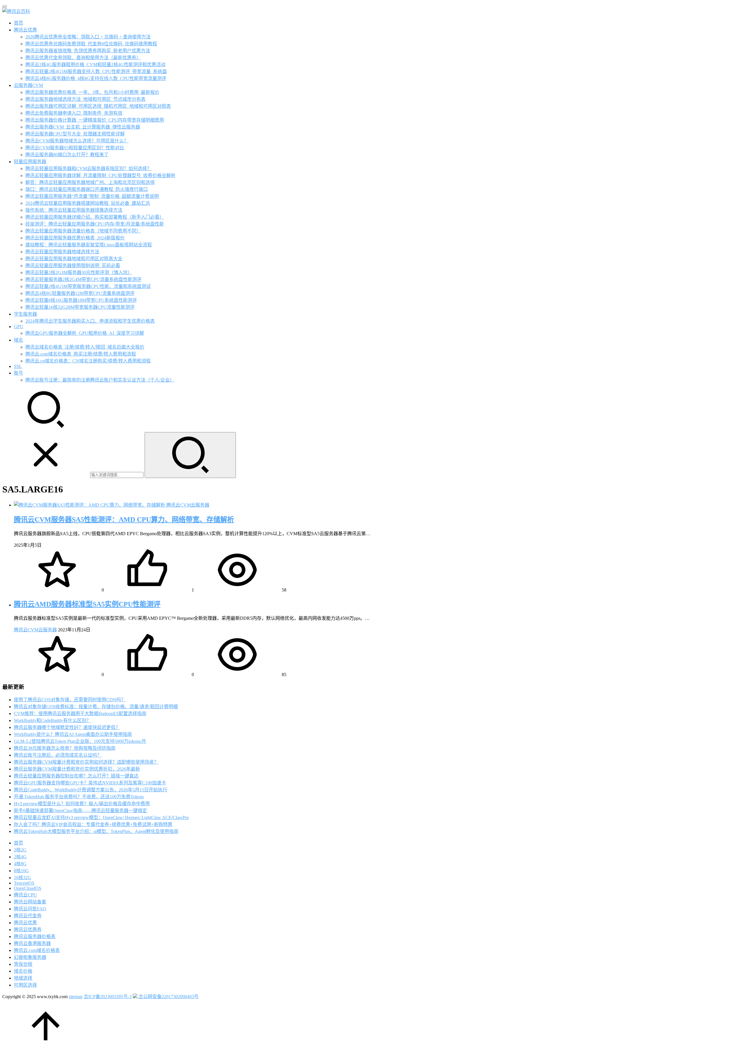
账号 (18, 373)
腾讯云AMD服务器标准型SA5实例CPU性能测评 (87, 604)
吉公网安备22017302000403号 (168, 996)
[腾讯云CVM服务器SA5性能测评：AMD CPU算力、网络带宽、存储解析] (90, 505)
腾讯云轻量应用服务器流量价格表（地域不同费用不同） (83, 230)
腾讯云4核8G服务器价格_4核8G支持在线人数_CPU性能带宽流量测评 (95, 78)
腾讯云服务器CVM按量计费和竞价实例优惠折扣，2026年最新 (77, 769)
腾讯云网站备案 (30, 901)
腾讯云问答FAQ (30, 908)
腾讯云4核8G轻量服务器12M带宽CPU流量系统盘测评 (80, 293)
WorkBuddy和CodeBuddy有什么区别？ (52, 720)
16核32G (22, 877)
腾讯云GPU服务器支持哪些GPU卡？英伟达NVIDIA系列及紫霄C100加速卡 (90, 782)
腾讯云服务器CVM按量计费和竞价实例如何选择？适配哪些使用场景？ (86, 762)
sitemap (76, 996)
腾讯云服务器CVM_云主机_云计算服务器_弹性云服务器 (82, 126)
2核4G (20, 856)
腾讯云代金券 (28, 915)
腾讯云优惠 (25, 29)
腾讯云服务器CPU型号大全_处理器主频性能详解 (75, 133)
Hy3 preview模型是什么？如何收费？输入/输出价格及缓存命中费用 (82, 803)
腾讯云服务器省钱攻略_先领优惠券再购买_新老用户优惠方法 (87, 50)
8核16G (21, 870)
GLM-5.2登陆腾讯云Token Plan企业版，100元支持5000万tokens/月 (80, 741)
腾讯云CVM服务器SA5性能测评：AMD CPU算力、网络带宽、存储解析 (124, 519)
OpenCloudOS (27, 888)
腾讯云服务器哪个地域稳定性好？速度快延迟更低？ (67, 727)
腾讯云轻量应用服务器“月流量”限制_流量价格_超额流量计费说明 (92, 196)
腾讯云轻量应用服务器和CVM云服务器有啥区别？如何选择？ (88, 168)
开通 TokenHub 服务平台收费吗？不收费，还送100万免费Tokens (79, 796)
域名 (18, 340)
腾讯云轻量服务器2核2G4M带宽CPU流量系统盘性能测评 (83, 279)
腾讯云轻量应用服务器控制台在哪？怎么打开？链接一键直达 (76, 775)
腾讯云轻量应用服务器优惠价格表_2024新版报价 (75, 237)
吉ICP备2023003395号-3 (108, 996)
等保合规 (23, 964)
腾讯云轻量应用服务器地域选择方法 (62, 251)
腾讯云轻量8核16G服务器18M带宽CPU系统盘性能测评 (81, 300)
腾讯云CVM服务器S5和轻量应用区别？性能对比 (74, 147)
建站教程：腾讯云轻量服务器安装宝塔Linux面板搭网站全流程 (88, 244)
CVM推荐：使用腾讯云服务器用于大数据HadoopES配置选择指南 (80, 713)
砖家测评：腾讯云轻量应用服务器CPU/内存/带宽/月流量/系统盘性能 (94, 224)
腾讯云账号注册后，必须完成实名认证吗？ (58, 755)
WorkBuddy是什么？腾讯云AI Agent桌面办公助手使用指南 (73, 734)
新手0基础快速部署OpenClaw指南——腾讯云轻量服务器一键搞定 (80, 810)
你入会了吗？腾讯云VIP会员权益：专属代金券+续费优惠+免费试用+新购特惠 (93, 824)
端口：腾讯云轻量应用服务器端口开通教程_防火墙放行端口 (86, 189)
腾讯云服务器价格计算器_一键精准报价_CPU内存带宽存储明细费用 (94, 120)
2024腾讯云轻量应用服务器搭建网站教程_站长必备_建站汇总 (87, 203)
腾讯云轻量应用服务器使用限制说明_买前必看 (72, 265)
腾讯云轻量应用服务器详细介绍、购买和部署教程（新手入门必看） (94, 217)
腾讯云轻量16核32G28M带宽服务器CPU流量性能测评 (80, 307)
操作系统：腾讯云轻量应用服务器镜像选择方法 (73, 210)
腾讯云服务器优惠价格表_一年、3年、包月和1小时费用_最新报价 (92, 92)
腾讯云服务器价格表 (34, 936)
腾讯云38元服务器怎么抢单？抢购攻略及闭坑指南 (64, 748)
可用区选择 (25, 985)
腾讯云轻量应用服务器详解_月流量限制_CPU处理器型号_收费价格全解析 (100, 175)
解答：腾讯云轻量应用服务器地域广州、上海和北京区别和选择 (90, 182)
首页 (18, 23)
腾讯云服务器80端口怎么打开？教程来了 (67, 154)
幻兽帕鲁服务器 (30, 957)
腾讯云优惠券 (28, 929)
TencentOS (24, 883)
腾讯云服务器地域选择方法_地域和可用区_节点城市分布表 (85, 99)
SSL (18, 366)
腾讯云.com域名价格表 (37, 950)
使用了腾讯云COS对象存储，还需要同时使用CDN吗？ (70, 699)
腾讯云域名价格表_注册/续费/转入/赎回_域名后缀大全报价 (84, 347)
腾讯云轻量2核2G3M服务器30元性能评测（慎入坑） (78, 272)
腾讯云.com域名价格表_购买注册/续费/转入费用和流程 (80, 353)
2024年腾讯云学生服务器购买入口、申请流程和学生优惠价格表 (90, 321)
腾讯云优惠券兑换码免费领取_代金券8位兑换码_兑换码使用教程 (91, 43)
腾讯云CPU (25, 894)
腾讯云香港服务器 (32, 943)
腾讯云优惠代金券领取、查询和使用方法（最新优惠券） (83, 57)
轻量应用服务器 (30, 161)
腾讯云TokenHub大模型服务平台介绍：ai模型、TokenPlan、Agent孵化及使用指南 (96, 831)
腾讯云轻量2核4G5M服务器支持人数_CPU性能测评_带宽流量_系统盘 (96, 71)
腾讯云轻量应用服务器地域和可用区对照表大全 (73, 258)
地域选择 (23, 978)
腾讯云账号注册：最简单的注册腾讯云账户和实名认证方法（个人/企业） (99, 379)
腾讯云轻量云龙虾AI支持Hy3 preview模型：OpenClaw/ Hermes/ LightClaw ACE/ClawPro (101, 817)
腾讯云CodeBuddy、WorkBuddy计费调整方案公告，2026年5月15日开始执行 (90, 789)
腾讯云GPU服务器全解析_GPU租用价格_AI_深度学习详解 (84, 333)
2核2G (20, 849)
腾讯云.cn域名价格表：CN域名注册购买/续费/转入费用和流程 (88, 360)
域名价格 (23, 971)
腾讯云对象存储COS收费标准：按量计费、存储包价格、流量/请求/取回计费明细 (96, 706)
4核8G (20, 863)
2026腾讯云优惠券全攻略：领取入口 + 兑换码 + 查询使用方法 (88, 36)
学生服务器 (25, 314)
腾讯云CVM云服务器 (187, 505)
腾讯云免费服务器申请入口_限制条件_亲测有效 (73, 113)
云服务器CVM (28, 85)
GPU (18, 326)
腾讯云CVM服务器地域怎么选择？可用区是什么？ (76, 140)
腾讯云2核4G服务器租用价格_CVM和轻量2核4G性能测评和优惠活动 (95, 64)
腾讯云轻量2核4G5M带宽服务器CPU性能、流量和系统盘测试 (88, 286)
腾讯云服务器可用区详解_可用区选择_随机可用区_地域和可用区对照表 (98, 106)
